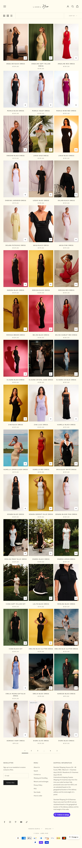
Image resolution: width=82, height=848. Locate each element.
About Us (37, 767)
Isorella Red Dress (41, 469)
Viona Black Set (15, 649)
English (48, 828)
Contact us (37, 774)
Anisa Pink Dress (66, 245)
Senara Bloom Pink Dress (66, 514)
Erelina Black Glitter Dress (41, 649)
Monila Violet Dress (41, 111)
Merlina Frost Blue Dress (15, 559)
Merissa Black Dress (41, 290)
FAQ (35, 789)
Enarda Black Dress (41, 559)
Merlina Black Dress (66, 604)
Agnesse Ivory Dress (16, 740)
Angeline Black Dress (15, 64)
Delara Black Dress (66, 200)
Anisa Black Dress (41, 245)
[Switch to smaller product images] (8, 16)
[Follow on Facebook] (4, 822)
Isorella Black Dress (66, 424)
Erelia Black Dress (41, 693)
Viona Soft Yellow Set (15, 604)
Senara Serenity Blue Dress (41, 514)
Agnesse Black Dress (66, 693)
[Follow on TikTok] (27, 822)
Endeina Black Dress (16, 155)
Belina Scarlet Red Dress (66, 335)
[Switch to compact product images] (11, 16)
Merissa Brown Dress (15, 335)
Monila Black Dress (15, 111)
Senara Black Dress (15, 514)
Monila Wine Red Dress (66, 111)
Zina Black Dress (15, 424)
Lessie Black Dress (41, 200)
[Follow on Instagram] (10, 822)
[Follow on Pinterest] (16, 822)
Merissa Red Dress (66, 290)
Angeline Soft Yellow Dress (40, 65)
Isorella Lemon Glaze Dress (15, 469)
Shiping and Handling (40, 778)
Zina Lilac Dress (41, 424)
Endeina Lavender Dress (15, 200)
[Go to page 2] (57, 750)
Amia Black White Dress (66, 469)
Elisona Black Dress (15, 380)
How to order (38, 796)
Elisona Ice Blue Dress (66, 380)
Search (36, 771)
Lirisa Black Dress (66, 155)
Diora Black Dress (66, 740)
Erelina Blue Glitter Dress (66, 649)
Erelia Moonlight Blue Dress (15, 695)
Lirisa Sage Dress (41, 155)
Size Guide (37, 792)
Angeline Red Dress (66, 64)
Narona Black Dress (15, 290)
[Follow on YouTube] (21, 822)
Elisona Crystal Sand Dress (41, 380)
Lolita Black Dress (41, 604)
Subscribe (11, 782)
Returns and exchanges (41, 781)
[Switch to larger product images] (4, 16)
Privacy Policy (38, 785)
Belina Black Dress (41, 335)
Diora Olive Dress (41, 740)
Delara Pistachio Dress (16, 245)
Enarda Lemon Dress (66, 559)
